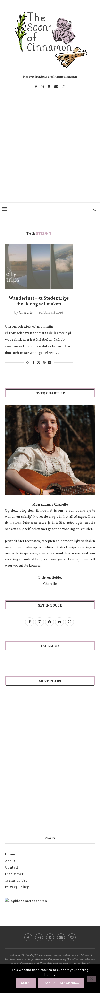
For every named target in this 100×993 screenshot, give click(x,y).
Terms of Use (16, 880)
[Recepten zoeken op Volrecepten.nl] (26, 901)
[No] (91, 979)
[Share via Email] (49, 362)
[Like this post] (27, 362)
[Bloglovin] (63, 86)
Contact (11, 867)
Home (10, 854)
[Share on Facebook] (33, 362)
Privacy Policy (17, 887)
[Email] (56, 86)
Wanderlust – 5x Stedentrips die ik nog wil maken (39, 301)
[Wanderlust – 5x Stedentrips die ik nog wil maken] (39, 266)
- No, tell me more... (61, 983)
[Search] (95, 210)
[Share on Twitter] (38, 362)
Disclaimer (14, 874)
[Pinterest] (49, 86)
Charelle (26, 312)
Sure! (26, 983)
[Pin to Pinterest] (44, 362)
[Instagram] (42, 86)
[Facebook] (36, 86)
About (10, 861)
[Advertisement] (50, 150)
